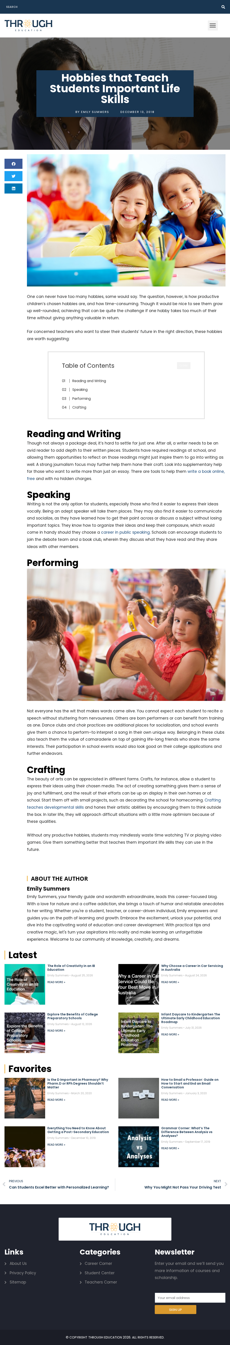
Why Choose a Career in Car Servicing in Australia (192, 968)
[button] (213, 25)
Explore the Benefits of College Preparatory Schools (72, 1016)
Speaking (80, 389)
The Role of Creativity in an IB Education (71, 968)
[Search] (223, 7)
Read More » (56, 982)
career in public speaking (125, 532)
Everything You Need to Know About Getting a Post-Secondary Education (78, 1130)
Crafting (79, 407)
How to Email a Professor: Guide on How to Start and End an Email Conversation (190, 1083)
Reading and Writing (89, 381)
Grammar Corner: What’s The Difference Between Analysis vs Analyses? (186, 1132)
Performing (81, 398)
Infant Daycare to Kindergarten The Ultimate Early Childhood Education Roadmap (190, 1018)
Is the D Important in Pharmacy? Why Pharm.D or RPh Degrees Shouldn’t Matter (77, 1083)
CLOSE (184, 365)
